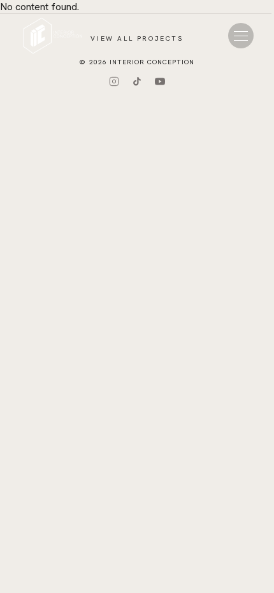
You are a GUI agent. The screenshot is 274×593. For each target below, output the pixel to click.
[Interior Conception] (52, 35)
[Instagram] (114, 81)
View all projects (136, 38)
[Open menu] (241, 35)
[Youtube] (160, 81)
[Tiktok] (137, 81)
